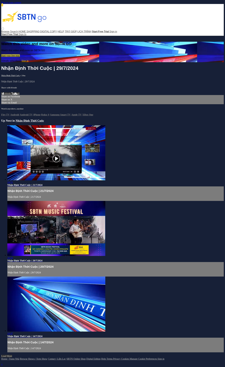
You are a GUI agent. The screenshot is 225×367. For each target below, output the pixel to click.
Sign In (22, 34)
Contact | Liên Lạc (57, 359)
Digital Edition (93, 359)
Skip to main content (11, 2)
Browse (5, 31)
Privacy (117, 359)
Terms (110, 359)
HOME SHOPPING (29, 31)
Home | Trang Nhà (10, 359)
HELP (61, 31)
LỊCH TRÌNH (84, 31)
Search (14, 31)
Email (16, 93)
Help (104, 359)
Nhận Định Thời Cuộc (10, 75)
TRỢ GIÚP (71, 31)
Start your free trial (10, 55)
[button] (3, 29)
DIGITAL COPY (48, 31)
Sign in (113, 31)
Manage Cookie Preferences (144, 359)
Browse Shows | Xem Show (33, 359)
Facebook (6, 93)
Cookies (125, 359)
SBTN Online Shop (76, 359)
